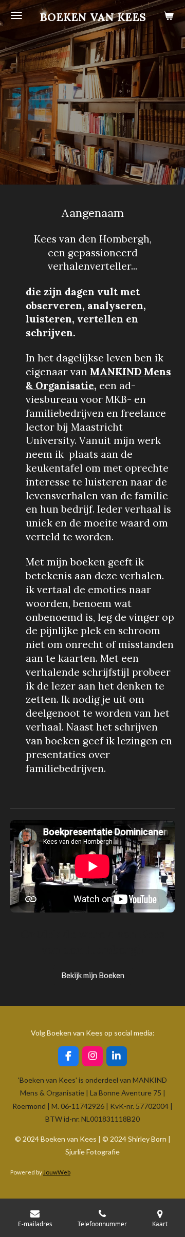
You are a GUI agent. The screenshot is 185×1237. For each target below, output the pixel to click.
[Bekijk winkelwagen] (168, 15)
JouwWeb (56, 1171)
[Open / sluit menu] (16, 15)
